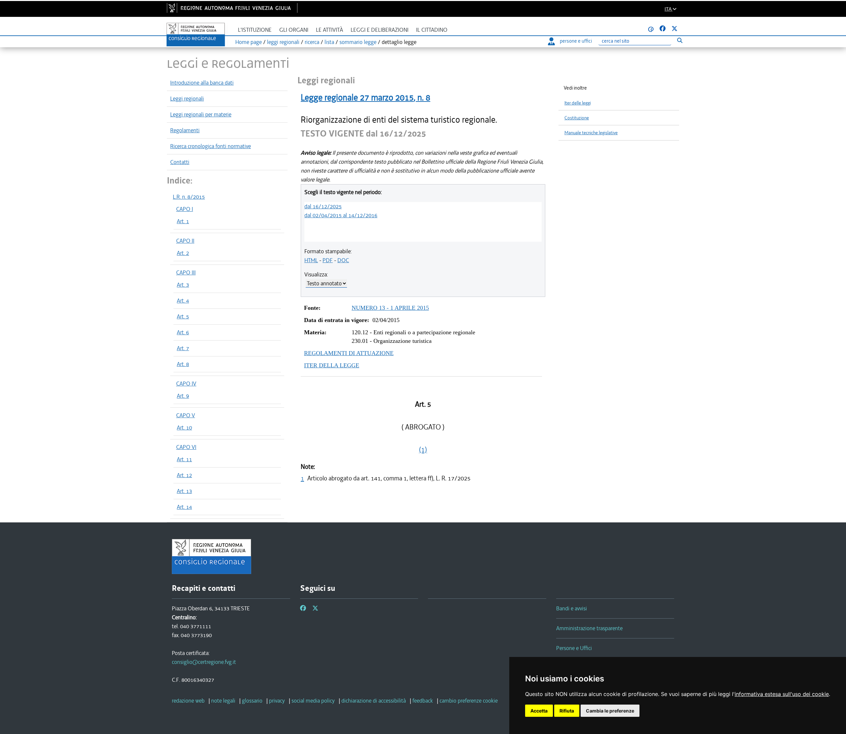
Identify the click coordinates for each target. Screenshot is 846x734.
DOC (343, 260)
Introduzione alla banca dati (202, 82)
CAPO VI (186, 447)
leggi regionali (283, 42)
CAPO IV (186, 383)
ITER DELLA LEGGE (331, 365)
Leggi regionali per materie (200, 114)
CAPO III (186, 272)
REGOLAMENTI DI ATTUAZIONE (349, 353)
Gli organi (293, 29)
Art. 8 (183, 364)
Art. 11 (184, 459)
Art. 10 (184, 427)
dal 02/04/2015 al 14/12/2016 (340, 215)
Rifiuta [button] (566, 711)
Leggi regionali (187, 98)
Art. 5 (183, 316)
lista (329, 42)
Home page (248, 42)
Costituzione (576, 118)
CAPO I (184, 209)
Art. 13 (184, 491)
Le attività (329, 29)
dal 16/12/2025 (323, 206)
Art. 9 (183, 395)
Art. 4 (183, 300)
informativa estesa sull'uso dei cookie (782, 694)
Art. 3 (183, 284)
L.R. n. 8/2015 (189, 196)
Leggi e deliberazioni (379, 29)
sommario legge (357, 42)
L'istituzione (255, 29)
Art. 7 (183, 348)
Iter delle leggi (577, 103)
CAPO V (185, 415)
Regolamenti (185, 130)
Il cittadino (431, 29)
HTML (311, 260)
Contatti (179, 162)
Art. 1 (183, 221)
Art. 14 (184, 506)
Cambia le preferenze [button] (610, 711)
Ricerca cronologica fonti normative (210, 146)
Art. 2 (183, 253)
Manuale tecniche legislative (591, 133)
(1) (423, 449)
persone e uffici (576, 41)
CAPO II (185, 240)
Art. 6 (183, 332)
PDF (328, 260)
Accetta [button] (539, 711)
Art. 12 (184, 475)
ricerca (312, 42)
